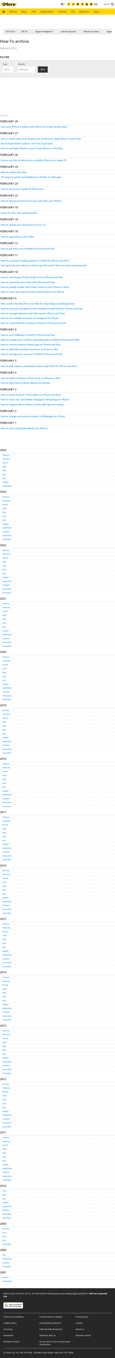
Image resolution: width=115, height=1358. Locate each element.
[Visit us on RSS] (86, 4)
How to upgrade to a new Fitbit (17, 236)
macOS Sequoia (68, 31)
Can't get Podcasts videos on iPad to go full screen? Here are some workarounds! (44, 265)
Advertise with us (47, 1335)
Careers (79, 1323)
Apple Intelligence (44, 31)
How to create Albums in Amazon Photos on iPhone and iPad (33, 323)
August (6, 482)
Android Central (83, 1335)
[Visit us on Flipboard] (91, 4)
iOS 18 (24, 31)
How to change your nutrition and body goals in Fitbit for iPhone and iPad (40, 339)
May (4, 470)
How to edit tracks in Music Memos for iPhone (25, 382)
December (7, 539)
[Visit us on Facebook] (69, 4)
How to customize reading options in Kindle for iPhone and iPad (35, 260)
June (4, 474)
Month (21, 64)
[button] (109, 4)
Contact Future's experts (50, 1316)
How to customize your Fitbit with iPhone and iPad (28, 282)
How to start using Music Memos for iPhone (24, 428)
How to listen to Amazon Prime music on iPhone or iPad (30, 378)
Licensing (7, 1329)
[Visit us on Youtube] (78, 4)
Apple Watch (47, 11)
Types (96, 11)
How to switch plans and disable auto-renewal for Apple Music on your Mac (41, 138)
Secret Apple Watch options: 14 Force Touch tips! (27, 143)
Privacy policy (82, 1316)
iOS (73, 11)
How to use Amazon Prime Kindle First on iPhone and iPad (32, 277)
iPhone (13, 11)
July (4, 478)
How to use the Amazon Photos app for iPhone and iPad (31, 344)
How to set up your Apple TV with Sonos (22, 188)
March (5, 462)
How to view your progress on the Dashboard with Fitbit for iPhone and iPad (41, 308)
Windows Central (11, 1341)
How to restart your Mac (14, 172)
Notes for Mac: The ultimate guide (19, 212)
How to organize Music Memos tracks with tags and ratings (32, 404)
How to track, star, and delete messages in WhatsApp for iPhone (35, 399)
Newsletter (8, 1335)
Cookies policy (10, 1323)
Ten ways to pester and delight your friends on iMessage (31, 177)
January (6, 455)
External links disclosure (50, 1329)
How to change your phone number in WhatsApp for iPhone (33, 416)
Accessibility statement (50, 1323)
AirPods (62, 11)
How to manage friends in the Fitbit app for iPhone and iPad (33, 313)
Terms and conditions (13, 1316)
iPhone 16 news (91, 31)
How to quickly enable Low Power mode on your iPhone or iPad (35, 287)
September (7, 486)
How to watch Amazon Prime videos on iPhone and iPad (30, 394)
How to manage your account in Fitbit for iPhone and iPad (31, 354)
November (7, 535)
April (5, 466)
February (7, 459)
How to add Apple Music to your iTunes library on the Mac (32, 148)
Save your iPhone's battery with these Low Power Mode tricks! (34, 126)
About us (80, 1329)
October (6, 531)
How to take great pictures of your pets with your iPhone (31, 200)
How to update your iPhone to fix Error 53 (23, 224)
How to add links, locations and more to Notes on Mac (29, 349)
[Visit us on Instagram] (82, 4)
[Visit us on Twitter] (73, 4)
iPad (33, 11)
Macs (24, 11)
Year (5, 64)
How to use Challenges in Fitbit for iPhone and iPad (28, 335)
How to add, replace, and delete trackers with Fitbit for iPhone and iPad (39, 366)
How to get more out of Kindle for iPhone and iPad (27, 248)
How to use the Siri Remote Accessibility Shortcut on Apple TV (33, 160)
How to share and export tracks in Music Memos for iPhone (32, 291)
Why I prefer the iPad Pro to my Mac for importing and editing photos (38, 303)
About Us (84, 11)
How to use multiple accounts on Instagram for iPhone (30, 318)
